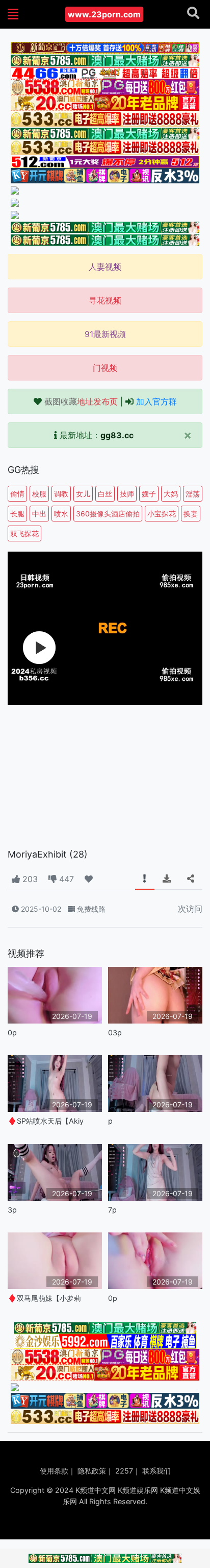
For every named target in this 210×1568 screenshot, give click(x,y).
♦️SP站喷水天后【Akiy (46, 1120)
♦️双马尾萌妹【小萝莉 (44, 1298)
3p (12, 1209)
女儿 (83, 493)
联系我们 (156, 1470)
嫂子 (149, 493)
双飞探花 (24, 533)
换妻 (190, 513)
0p (12, 1032)
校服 (39, 493)
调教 (61, 493)
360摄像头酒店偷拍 (108, 513)
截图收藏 (81, 401)
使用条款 (54, 1470)
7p (112, 1209)
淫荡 (193, 493)
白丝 (105, 493)
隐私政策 (91, 1470)
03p (115, 1032)
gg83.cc (117, 435)
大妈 (171, 493)
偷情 (17, 493)
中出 (39, 513)
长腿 (17, 513)
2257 (124, 1470)
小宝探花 (161, 513)
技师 (127, 493)
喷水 (61, 513)
